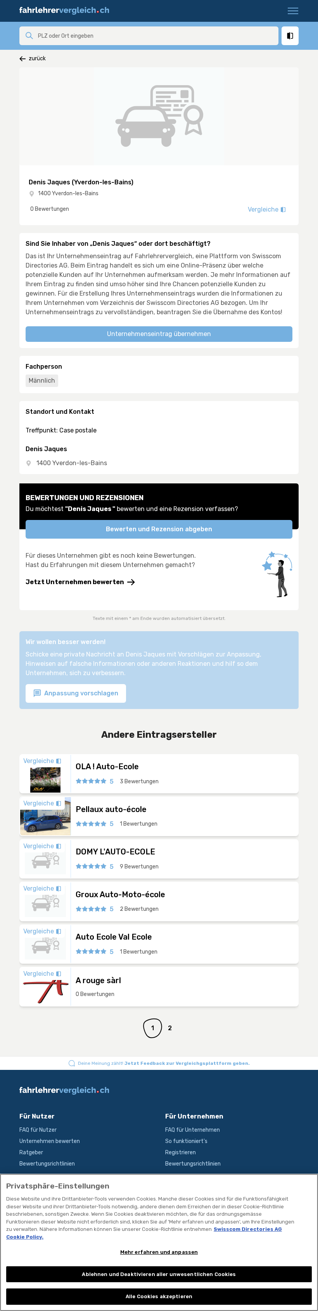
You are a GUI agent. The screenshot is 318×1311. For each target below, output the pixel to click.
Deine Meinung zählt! (164, 1063)
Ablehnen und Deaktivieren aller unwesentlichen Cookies (159, 1274)
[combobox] (155, 35)
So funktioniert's (186, 1141)
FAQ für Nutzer (38, 1130)
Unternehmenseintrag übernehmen (159, 334)
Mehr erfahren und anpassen (159, 1252)
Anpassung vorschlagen (80, 693)
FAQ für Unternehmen (192, 1130)
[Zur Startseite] (67, 10)
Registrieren (180, 1152)
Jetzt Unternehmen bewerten (75, 582)
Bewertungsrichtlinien (47, 1163)
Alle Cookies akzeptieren (159, 1296)
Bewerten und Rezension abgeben (159, 529)
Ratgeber (31, 1152)
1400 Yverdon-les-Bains (68, 193)
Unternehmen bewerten (49, 1141)
